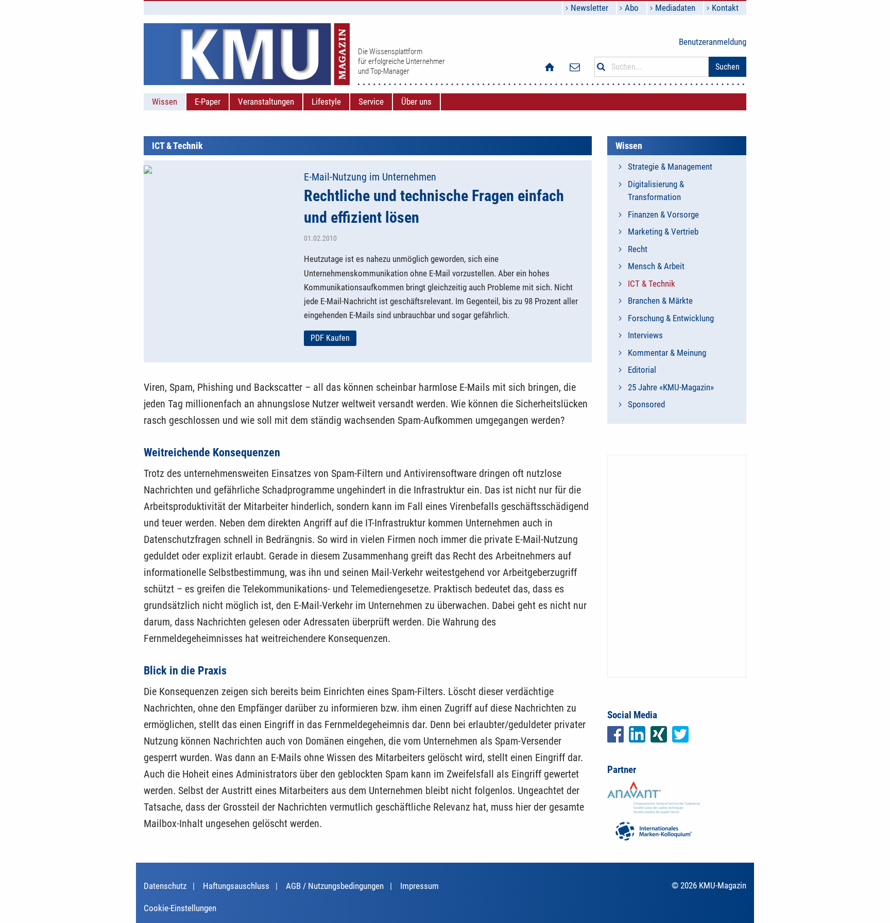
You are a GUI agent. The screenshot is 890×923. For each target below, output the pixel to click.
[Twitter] (680, 734)
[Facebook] (615, 734)
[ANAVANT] (653, 796)
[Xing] (659, 734)
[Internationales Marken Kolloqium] (653, 830)
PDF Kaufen (330, 338)
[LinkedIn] (637, 734)
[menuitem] (164, 101)
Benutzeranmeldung (712, 42)
